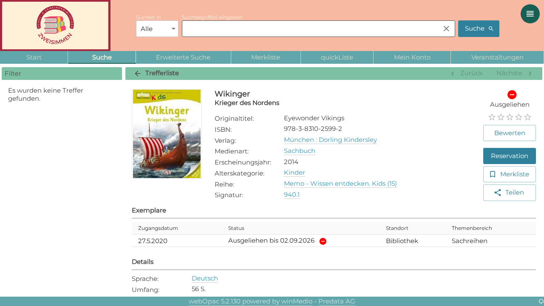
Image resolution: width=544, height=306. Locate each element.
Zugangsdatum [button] (158, 228)
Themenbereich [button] (472, 228)
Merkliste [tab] (265, 57)
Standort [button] (397, 228)
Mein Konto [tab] (412, 57)
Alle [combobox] (147, 29)
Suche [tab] (102, 57)
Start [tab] (34, 57)
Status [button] (236, 228)
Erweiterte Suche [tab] (183, 57)
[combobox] (308, 28)
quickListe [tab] (337, 57)
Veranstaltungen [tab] (497, 57)
